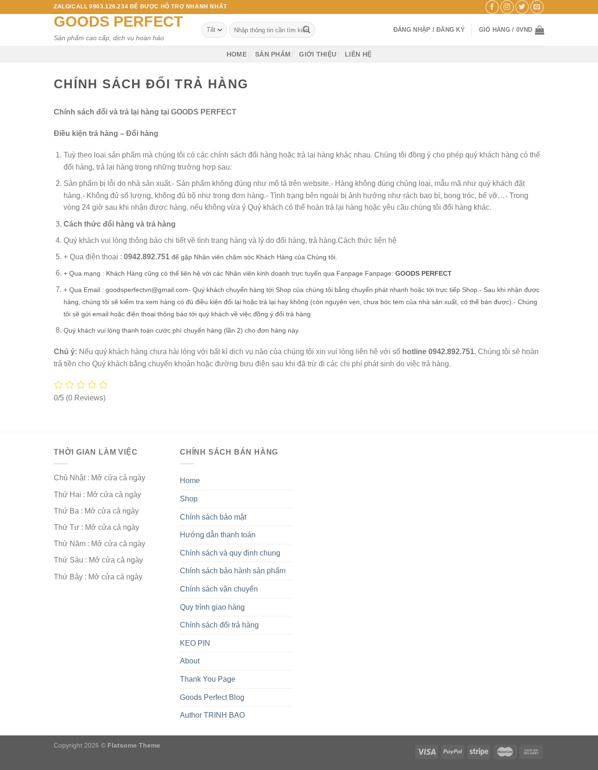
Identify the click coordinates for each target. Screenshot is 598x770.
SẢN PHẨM (273, 54)
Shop (189, 499)
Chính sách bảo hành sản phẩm (232, 571)
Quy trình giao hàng (212, 607)
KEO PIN (195, 643)
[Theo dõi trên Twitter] (522, 7)
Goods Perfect (118, 21)
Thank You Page (207, 679)
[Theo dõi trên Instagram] (507, 7)
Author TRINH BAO (212, 715)
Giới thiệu (317, 54)
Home (237, 54)
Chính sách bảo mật (213, 517)
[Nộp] (306, 30)
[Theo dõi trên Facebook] (492, 7)
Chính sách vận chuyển (219, 589)
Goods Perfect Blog (212, 697)
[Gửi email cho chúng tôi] (537, 7)
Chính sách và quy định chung (230, 553)
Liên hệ (358, 54)
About (189, 661)
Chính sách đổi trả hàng (219, 625)
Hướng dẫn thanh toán (218, 535)
